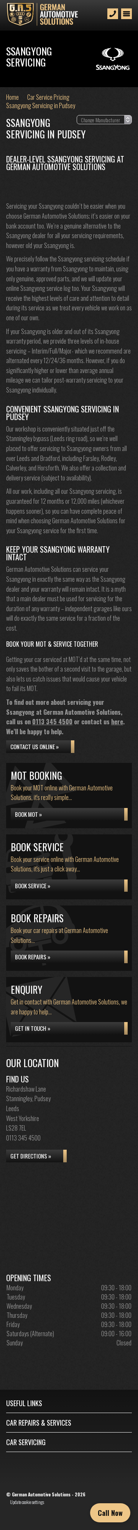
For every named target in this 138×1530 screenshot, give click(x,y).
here (117, 721)
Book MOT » (28, 814)
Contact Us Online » (34, 746)
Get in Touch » (32, 1028)
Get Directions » (30, 1156)
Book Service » (32, 885)
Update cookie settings (27, 1502)
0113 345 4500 (52, 721)
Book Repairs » (32, 956)
